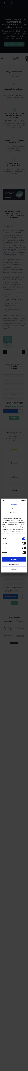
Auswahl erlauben (14, 564)
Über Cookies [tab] (14, 513)
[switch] (24, 543)
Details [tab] (14, 508)
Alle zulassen (14, 559)
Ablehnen (14, 569)
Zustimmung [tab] (14, 504)
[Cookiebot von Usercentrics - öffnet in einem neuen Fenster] (20, 501)
